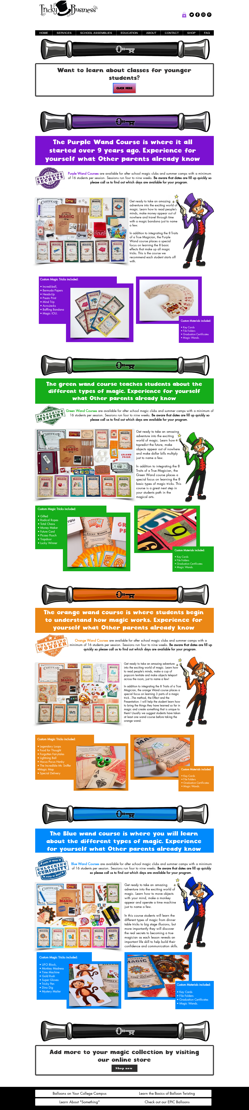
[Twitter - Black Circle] (191, 14)
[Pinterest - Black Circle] (209, 14)
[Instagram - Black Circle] (203, 14)
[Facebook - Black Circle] (197, 14)
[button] (184, 14)
